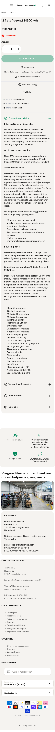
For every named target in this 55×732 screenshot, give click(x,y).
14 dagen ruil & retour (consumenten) (39, 459)
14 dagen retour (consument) (29, 76)
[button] (49, 5)
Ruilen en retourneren (17, 619)
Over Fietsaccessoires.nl (18, 646)
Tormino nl (17, 108)
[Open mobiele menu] (11, 5)
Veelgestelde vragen (16, 628)
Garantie (11, 622)
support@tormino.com (15, 589)
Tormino (12, 12)
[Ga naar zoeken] (41, 5)
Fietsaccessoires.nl (31, 715)
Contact (11, 649)
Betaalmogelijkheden (16, 625)
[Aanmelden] (47, 671)
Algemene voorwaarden (18, 631)
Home (3, 12)
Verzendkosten (14, 615)
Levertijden (12, 612)
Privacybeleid (13, 655)
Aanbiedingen (13, 652)
